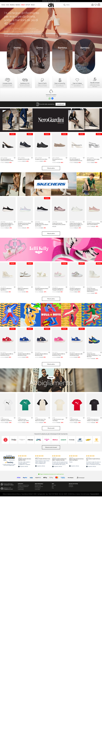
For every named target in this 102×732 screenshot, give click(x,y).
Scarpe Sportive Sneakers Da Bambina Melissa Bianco (92, 290)
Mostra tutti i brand (51, 447)
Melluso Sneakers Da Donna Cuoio (42, 458)
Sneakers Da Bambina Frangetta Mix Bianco (57, 289)
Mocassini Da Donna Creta (57, 159)
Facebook (71, 485)
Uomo (7, 5)
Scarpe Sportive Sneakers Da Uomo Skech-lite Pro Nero (42, 224)
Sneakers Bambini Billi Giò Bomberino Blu (41, 354)
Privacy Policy (21, 488)
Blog (53, 488)
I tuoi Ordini (37, 489)
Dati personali (38, 485)
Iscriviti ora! (60, 104)
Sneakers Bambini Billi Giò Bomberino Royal (24, 354)
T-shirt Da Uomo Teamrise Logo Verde (23, 420)
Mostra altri (51, 428)
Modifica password (39, 486)
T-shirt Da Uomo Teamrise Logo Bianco (6, 420)
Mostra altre (51, 168)
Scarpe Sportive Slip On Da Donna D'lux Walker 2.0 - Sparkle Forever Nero (7, 224)
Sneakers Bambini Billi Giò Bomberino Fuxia (58, 354)
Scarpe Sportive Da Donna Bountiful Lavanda (58, 223)
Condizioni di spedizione (23, 486)
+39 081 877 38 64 (8, 485)
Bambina (12, 5)
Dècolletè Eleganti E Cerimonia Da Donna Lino (76, 159)
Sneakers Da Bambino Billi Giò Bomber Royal (76, 354)
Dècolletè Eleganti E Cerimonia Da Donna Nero (7, 159)
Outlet (27, 5)
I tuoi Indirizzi (38, 488)
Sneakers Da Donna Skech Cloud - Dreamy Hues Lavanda (24, 224)
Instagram (71, 486)
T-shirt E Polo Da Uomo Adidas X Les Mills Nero (93, 420)
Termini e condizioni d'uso (23, 485)
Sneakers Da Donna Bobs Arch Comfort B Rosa (93, 223)
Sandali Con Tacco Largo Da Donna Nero (93, 159)
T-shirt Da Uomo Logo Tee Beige (58, 420)
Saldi (23, 5)
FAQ (53, 486)
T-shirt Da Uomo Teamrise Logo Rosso (75, 420)
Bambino (18, 5)
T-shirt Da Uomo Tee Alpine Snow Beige (40, 420)
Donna (3, 5)
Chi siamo (54, 485)
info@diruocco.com (8, 489)
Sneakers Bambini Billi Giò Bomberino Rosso (7, 354)
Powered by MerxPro (94, 494)
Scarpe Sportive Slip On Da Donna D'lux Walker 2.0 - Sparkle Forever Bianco (76, 224)
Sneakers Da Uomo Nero (41, 159)
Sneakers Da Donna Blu (23, 159)
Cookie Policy (21, 489)
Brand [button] (32, 5)
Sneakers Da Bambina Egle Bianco (6, 289)
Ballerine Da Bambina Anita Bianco (23, 289)
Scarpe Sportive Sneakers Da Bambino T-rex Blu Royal (94, 355)
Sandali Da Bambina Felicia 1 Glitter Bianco (41, 289)
